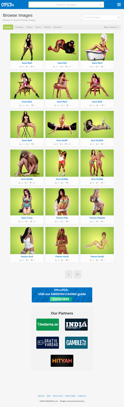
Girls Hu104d (97, 140)
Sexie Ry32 (97, 102)
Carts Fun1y (27, 218)
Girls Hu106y (97, 179)
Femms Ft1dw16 (97, 218)
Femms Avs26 (97, 256)
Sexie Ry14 (97, 63)
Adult (26, 59)
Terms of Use (58, 396)
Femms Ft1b (62, 218)
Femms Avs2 (27, 256)
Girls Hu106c (27, 179)
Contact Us (82, 396)
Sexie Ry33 (62, 102)
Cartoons (27, 214)
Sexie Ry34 (27, 140)
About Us (41, 396)
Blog (48, 396)
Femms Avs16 (62, 256)
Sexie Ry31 (27, 102)
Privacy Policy (70, 396)
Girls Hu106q (62, 179)
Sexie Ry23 (27, 63)
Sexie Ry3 (62, 63)
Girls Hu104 (62, 140)
